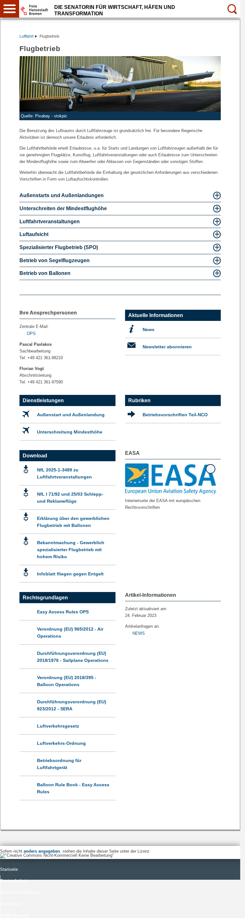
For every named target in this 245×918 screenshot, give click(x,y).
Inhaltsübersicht (15, 915)
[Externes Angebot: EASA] (170, 478)
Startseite (9, 869)
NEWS (138, 633)
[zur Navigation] (9, 9)
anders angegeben (42, 851)
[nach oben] (230, 908)
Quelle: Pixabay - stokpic (44, 116)
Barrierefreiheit (13, 880)
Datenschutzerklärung (20, 892)
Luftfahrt (26, 36)
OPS (31, 333)
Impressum (10, 903)
